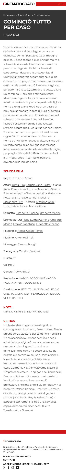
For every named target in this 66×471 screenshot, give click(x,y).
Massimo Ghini (45, 201)
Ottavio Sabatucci (24, 224)
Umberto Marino (22, 178)
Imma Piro (18, 184)
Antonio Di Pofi (24, 237)
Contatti (9, 459)
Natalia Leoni (18, 206)
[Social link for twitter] (4, 467)
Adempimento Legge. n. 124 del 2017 (26, 464)
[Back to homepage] (12, 441)
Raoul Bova (10, 189)
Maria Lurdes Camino (36, 219)
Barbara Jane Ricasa (38, 184)
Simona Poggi (26, 244)
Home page (9, 15)
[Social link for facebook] (8, 467)
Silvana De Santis (25, 197)
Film (20, 15)
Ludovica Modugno (48, 193)
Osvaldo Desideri (29, 251)
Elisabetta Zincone (27, 212)
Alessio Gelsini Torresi (30, 230)
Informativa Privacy (17, 456)
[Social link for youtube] (17, 467)
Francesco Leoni (13, 193)
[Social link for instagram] (13, 467)
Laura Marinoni (39, 189)
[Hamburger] (60, 4)
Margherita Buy (13, 201)
